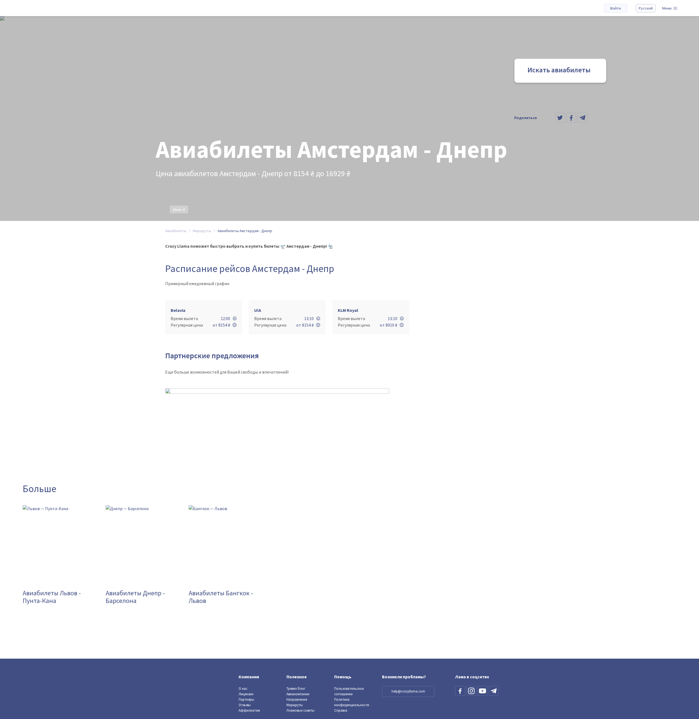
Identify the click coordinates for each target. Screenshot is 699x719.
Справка (340, 710)
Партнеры (246, 699)
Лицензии (246, 694)
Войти (615, 8)
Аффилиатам (249, 710)
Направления (296, 699)
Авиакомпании (297, 694)
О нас (243, 688)
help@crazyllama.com (408, 691)
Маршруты (294, 705)
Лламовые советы (300, 710)
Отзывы (245, 705)
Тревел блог (295, 688)
